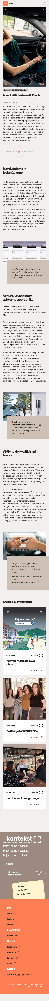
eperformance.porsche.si (23, 269)
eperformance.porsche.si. (24, 582)
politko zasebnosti (16, 875)
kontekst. (11, 913)
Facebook (11, 952)
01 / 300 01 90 (24, 894)
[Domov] (8, 3)
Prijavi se (39, 873)
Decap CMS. (13, 936)
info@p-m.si (22, 890)
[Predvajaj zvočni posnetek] (19, 151)
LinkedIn (11, 958)
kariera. (10, 919)
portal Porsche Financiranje (16, 492)
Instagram (12, 947)
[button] (44, 3)
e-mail (10, 963)
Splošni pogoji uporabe (18, 974)
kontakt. (11, 924)
